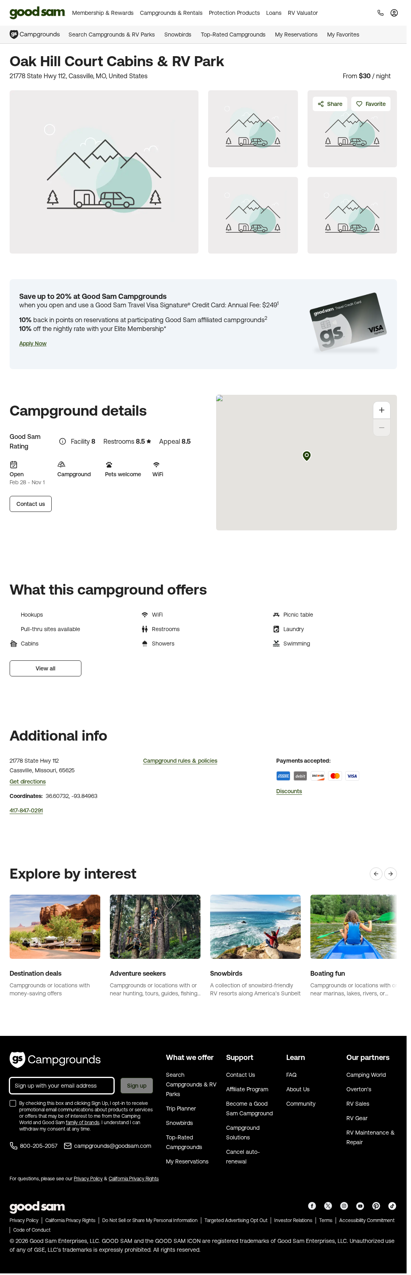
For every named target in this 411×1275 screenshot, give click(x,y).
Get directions (28, 781)
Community (301, 1103)
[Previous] (376, 873)
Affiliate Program (247, 1089)
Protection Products (234, 13)
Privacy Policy (88, 1179)
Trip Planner (181, 1108)
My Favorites (343, 34)
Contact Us (240, 1075)
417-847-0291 (26, 810)
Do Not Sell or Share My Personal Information (150, 1220)
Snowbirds (177, 34)
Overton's (358, 1089)
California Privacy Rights (134, 1179)
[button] (33, 343)
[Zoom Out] (382, 428)
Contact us (30, 504)
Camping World (366, 1075)
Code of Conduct (32, 1230)
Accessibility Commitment (367, 1220)
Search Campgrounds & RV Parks (112, 34)
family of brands (82, 1122)
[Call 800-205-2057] (380, 12)
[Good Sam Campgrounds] (55, 1060)
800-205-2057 (38, 1146)
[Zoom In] (382, 410)
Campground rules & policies (180, 760)
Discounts (289, 791)
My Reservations (296, 34)
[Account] (394, 13)
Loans (273, 13)
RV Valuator (303, 13)
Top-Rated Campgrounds (233, 34)
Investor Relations (293, 1220)
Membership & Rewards (103, 13)
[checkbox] (13, 1103)
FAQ (291, 1075)
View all (45, 668)
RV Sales (357, 1103)
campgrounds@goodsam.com (112, 1146)
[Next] (390, 873)
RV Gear (357, 1118)
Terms (325, 1220)
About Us (298, 1089)
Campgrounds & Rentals (171, 13)
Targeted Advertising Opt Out (235, 1220)
